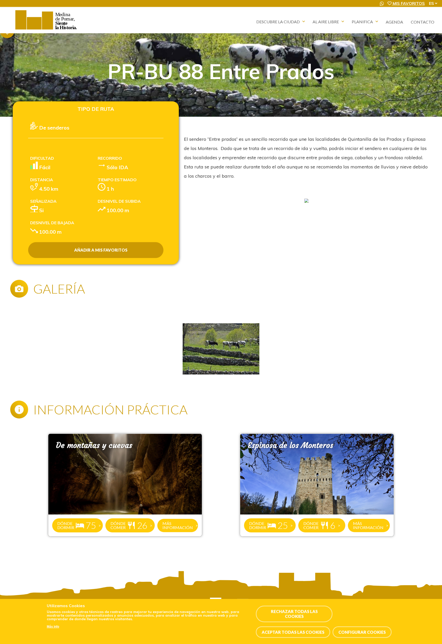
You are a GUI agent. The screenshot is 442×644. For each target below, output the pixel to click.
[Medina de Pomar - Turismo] (46, 29)
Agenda (394, 21)
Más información (177, 525)
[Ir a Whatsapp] (382, 3)
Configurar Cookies (362, 632)
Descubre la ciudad (278, 21)
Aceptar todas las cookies (293, 632)
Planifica (362, 21)
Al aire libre (326, 21)
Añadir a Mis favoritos (100, 250)
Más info (53, 627)
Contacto (422, 21)
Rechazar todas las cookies (294, 614)
